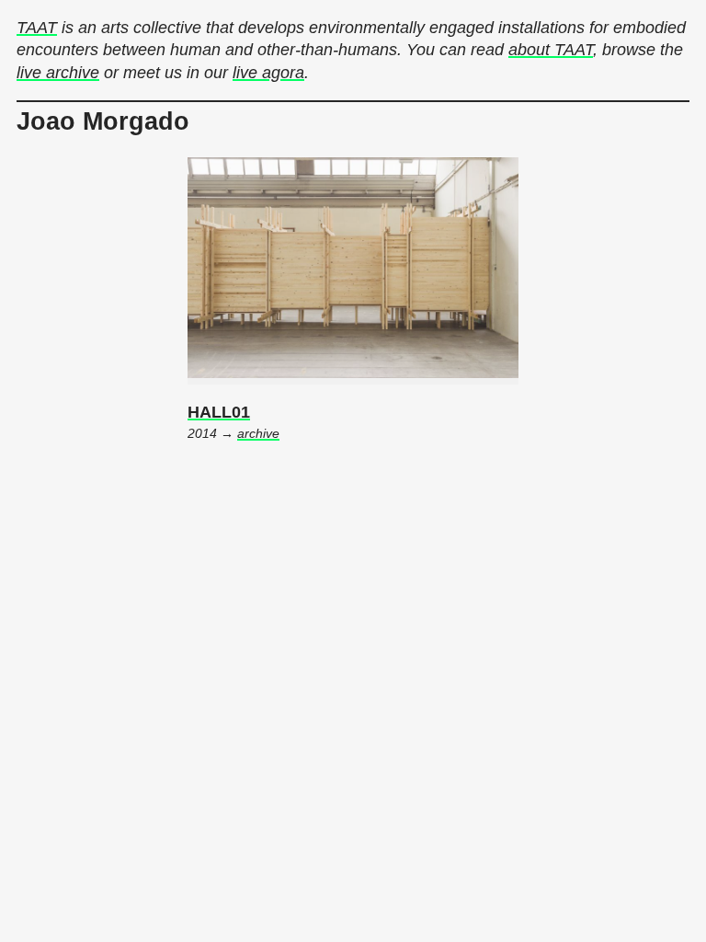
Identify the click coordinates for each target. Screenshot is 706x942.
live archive (58, 72)
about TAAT (550, 49)
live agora (268, 72)
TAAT (37, 27)
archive (258, 434)
